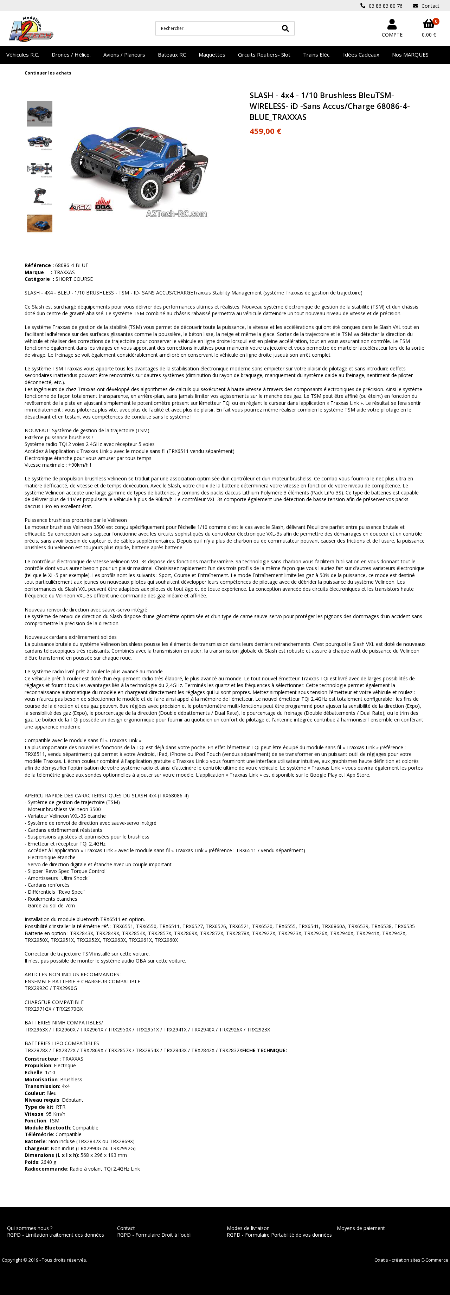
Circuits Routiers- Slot (264, 54)
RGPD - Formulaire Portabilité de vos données (279, 1234)
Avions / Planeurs (124, 54)
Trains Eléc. (316, 54)
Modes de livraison (248, 1228)
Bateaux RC (172, 54)
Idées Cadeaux (361, 54)
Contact (126, 1228)
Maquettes (212, 54)
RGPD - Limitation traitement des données (55, 1234)
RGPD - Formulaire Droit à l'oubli (154, 1234)
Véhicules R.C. (22, 54)
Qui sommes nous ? (29, 1228)
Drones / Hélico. (71, 54)
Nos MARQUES (410, 54)
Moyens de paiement (361, 1228)
